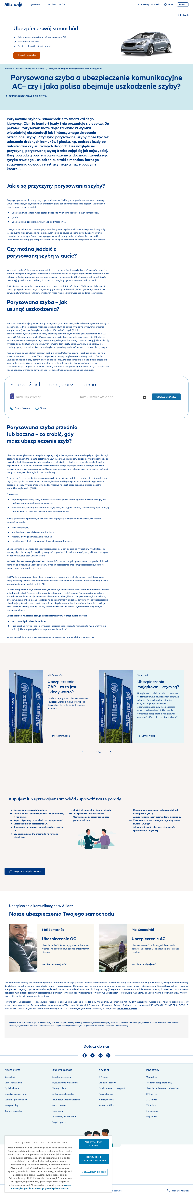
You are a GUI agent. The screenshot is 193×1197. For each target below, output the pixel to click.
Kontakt (184, 1190)
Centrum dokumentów (140, 989)
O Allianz (103, 1077)
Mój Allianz (151, 1116)
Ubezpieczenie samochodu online (162, 1088)
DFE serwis (151, 1099)
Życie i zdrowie (12, 1088)
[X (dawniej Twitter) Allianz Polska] (108, 1055)
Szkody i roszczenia (61, 1077)
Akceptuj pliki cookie (94, 1144)
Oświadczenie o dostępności (112, 1088)
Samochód (10, 1077)
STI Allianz (151, 1105)
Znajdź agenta (59, 1122)
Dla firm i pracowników (16, 1099)
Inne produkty (11, 1105)
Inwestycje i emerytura (16, 1094)
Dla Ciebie (51, 4)
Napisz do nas (59, 1105)
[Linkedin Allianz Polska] (92, 1055)
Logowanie (34, 4)
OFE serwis (151, 1094)
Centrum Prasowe (107, 1082)
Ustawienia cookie (94, 1172)
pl (169, 4)
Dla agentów (152, 1111)
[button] (183, 15)
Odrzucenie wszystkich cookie (94, 1159)
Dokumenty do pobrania (64, 1116)
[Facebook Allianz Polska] (84, 1055)
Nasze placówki (106, 1099)
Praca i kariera (106, 1094)
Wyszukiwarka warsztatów (65, 1082)
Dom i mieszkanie (13, 1082)
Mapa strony (152, 1077)
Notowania (57, 1111)
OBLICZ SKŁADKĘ (166, 396)
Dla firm (61, 4)
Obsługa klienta (59, 1088)
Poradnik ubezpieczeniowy (159, 1082)
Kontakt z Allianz (107, 1105)
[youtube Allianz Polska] (100, 1055)
